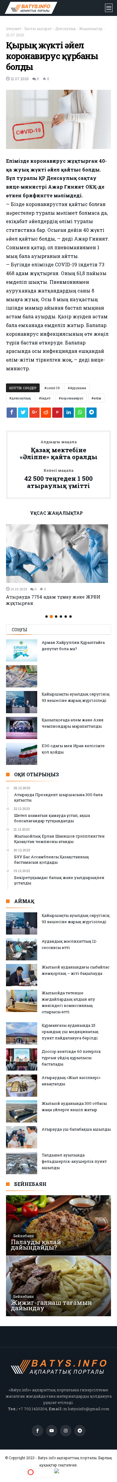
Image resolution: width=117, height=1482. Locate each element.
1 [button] (46, 616)
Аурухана (78, 388)
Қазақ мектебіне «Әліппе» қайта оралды (59, 450)
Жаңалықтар (91, 28)
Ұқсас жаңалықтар (56, 513)
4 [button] (61, 616)
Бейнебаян (24, 1235)
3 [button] (56, 616)
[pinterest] (57, 414)
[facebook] (12, 414)
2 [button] (51, 616)
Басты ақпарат (38, 28)
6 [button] (70, 616)
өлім (97, 398)
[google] (34, 414)
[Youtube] (51, 1431)
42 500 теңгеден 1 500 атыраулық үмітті (58, 478)
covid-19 (53, 388)
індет (46, 398)
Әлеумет (13, 28)
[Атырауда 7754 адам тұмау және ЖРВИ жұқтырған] (58, 553)
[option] (58, 565)
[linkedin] (69, 414)
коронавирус (72, 398)
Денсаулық (65, 28)
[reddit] (46, 414)
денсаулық (21, 398)
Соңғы (19, 629)
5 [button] (65, 616)
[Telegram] (80, 1431)
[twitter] (23, 414)
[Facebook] (37, 1431)
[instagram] (65, 1431)
